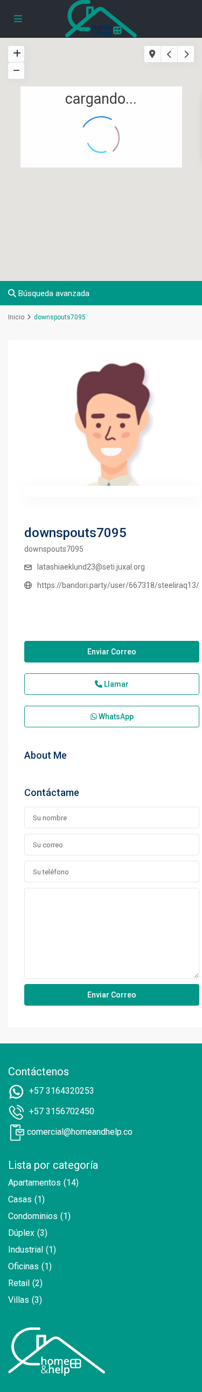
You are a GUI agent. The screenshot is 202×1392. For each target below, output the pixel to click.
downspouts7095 (75, 532)
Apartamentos (34, 1182)
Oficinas (23, 1266)
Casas (20, 1199)
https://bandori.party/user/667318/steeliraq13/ (118, 585)
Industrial (25, 1249)
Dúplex (21, 1233)
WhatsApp (115, 716)
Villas (18, 1300)
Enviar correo (111, 651)
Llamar (115, 684)
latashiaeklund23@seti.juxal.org (91, 567)
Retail (19, 1283)
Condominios (33, 1216)
